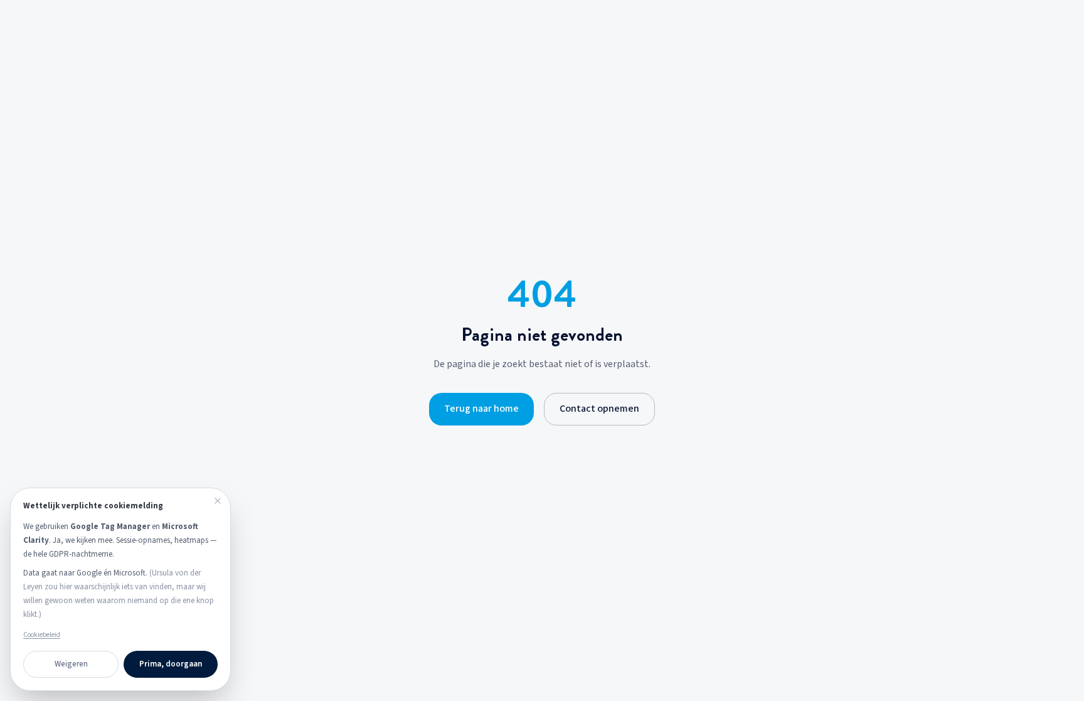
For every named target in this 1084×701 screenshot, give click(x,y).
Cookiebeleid (41, 634)
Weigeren (71, 664)
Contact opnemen (599, 408)
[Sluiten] (218, 501)
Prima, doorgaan (170, 664)
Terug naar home (481, 408)
